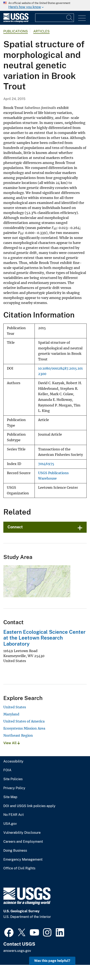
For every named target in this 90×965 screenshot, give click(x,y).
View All (10, 743)
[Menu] (82, 18)
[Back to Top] (75, 950)
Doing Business (15, 850)
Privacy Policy (14, 788)
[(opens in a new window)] (8, 932)
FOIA (7, 770)
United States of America (24, 721)
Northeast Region (18, 735)
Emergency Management (22, 859)
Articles (41, 31)
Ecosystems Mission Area (24, 728)
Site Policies (13, 779)
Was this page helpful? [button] (52, 961)
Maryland (11, 714)
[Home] (15, 21)
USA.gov (10, 824)
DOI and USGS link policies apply (29, 806)
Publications (15, 31)
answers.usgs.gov (17, 951)
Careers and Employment (23, 842)
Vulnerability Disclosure (22, 833)
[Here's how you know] (45, 5)
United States (14, 707)
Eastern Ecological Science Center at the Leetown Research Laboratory (44, 638)
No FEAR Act (13, 815)
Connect (15, 527)
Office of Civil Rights (19, 868)
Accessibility (13, 761)
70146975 (46, 464)
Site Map (10, 797)
